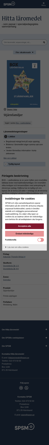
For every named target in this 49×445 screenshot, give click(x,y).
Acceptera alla (24, 226)
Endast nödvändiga (24, 234)
